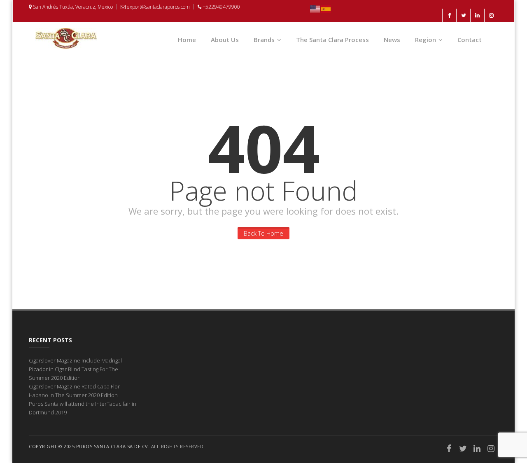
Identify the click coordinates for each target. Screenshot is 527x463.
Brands (264, 39)
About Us (225, 39)
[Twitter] (463, 449)
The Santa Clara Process (332, 39)
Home (187, 39)
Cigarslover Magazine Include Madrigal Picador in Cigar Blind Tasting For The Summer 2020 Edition (75, 369)
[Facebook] (449, 449)
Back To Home (263, 233)
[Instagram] (491, 449)
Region (425, 39)
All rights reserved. (178, 446)
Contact (469, 39)
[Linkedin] (477, 449)
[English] (315, 8)
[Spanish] (326, 8)
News (392, 39)
